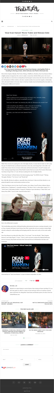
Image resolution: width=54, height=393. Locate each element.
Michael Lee (25, 35)
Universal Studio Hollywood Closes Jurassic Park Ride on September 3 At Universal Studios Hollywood (13, 332)
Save (38, 280)
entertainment (10, 26)
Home (2, 26)
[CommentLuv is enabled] (8, 367)
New (31, 30)
